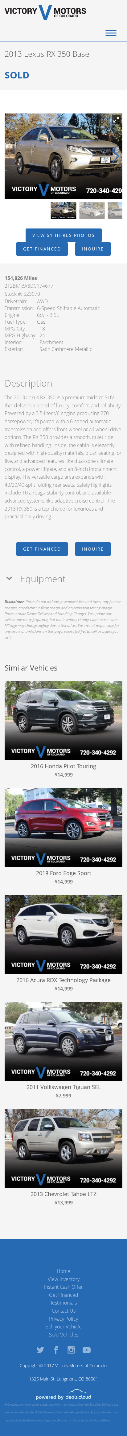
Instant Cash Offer (63, 1286)
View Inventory (64, 1279)
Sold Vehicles (63, 1334)
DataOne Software (101, 1405)
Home (63, 1271)
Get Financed (63, 1295)
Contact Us (64, 1310)
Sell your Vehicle (64, 1326)
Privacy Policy (63, 1318)
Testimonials (63, 1302)
